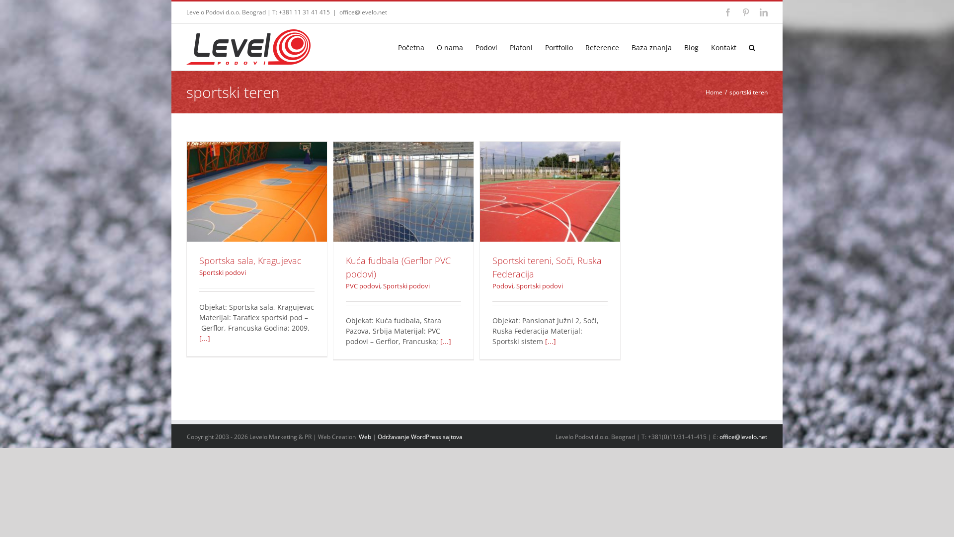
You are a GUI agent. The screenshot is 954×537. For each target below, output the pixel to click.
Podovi (527, 208)
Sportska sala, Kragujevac (257, 179)
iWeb (364, 437)
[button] (752, 47)
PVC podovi (381, 208)
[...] (204, 338)
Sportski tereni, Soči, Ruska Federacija (550, 179)
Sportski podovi (257, 208)
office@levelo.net (363, 12)
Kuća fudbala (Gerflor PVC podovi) (403, 179)
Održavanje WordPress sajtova (420, 437)
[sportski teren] (257, 192)
